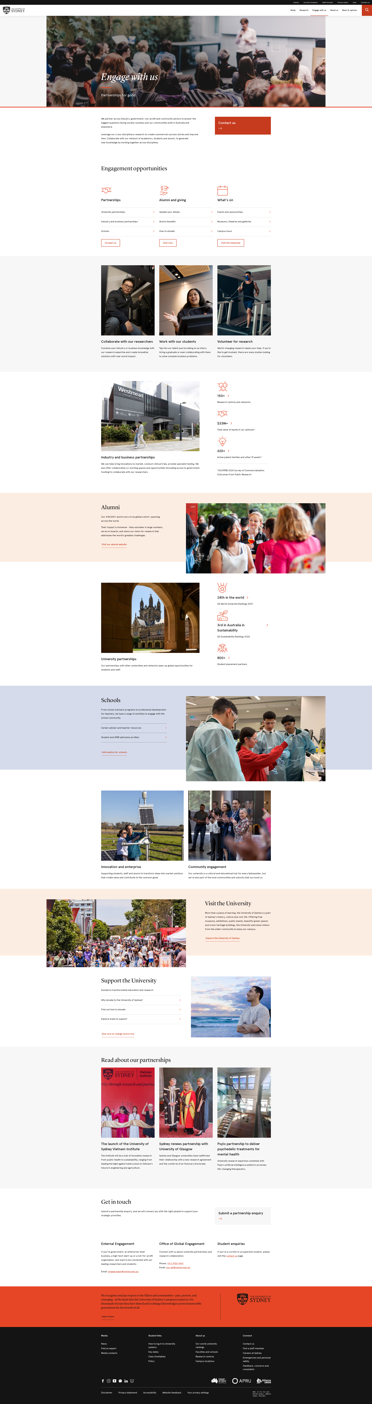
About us (334, 10)
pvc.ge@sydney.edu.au (178, 1267)
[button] (367, 10)
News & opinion (349, 10)
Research (304, 10)
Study (293, 10)
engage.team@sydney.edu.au (123, 1271)
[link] (296, 2)
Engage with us (319, 10)
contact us (231, 1255)
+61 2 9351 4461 (175, 1263)
